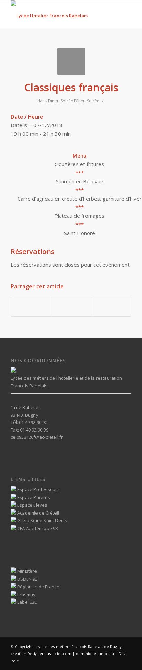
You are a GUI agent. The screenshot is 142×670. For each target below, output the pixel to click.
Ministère (26, 571)
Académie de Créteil (37, 513)
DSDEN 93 (27, 579)
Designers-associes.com (49, 653)
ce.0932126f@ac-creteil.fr (37, 437)
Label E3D (27, 602)
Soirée (67, 101)
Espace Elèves (31, 505)
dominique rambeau (94, 653)
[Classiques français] (71, 61)
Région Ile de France (37, 586)
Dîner (53, 101)
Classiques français (71, 87)
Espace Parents (33, 497)
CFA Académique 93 (37, 528)
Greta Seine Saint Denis (41, 520)
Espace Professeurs (38, 489)
